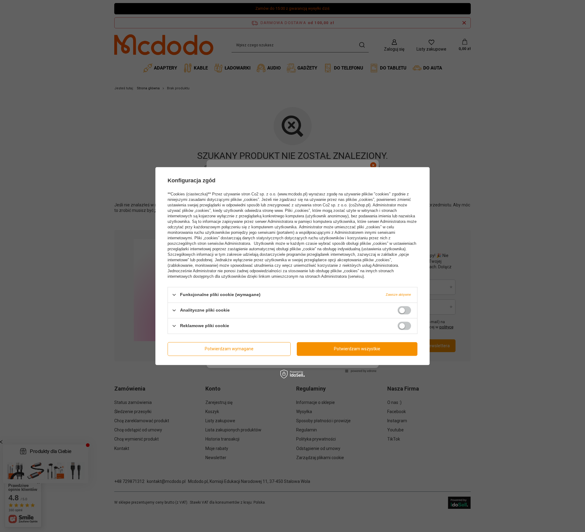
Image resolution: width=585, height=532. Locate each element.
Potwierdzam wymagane (229, 348)
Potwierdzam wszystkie (357, 348)
